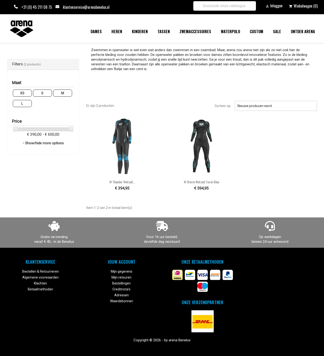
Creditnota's (121, 289)
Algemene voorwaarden (40, 277)
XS (22, 93)
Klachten (40, 283)
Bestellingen (121, 283)
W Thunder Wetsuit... (122, 181)
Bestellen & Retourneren (40, 271)
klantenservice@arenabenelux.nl (86, 7)
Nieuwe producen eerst (275, 106)
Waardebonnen (121, 301)
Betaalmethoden (40, 289)
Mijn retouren (121, 277)
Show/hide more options (44, 143)
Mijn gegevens (121, 271)
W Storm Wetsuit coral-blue (201, 181)
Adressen (121, 295)
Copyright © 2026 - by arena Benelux (162, 340)
